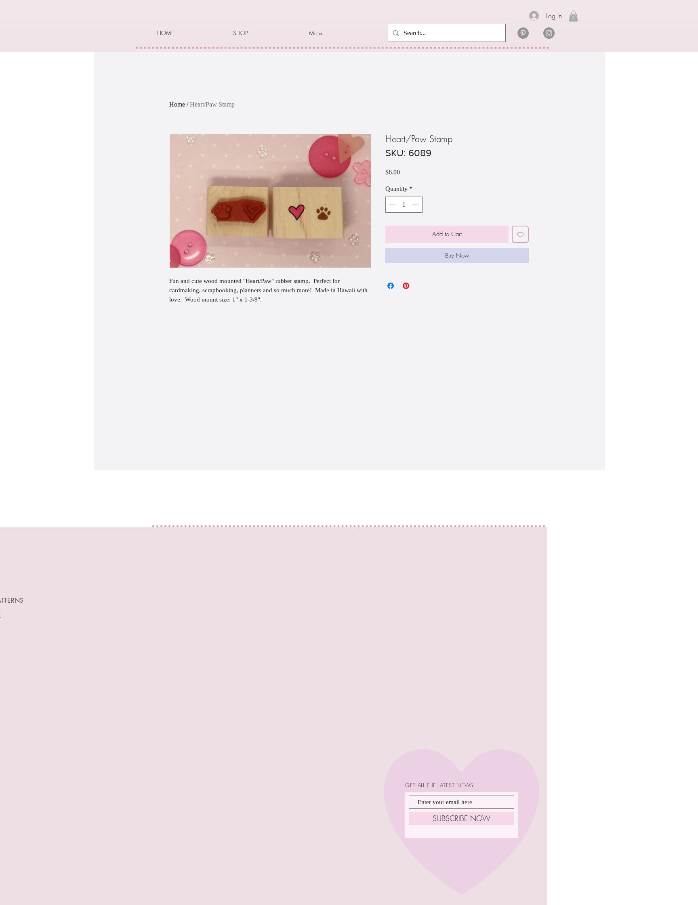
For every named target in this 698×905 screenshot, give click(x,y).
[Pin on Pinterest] (406, 286)
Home (177, 104)
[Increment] (415, 204)
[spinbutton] (404, 204)
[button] (265, 33)
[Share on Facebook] (390, 286)
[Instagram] (549, 33)
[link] (573, 15)
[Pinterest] (523, 33)
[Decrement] (392, 204)
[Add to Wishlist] (520, 234)
